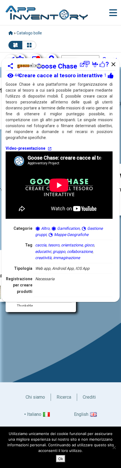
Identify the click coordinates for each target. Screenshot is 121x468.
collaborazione (80, 251)
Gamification (68, 228)
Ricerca (64, 397)
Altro (45, 228)
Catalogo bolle (29, 33)
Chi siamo (35, 397)
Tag (28, 245)
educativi (43, 251)
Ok (60, 458)
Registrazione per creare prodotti (19, 285)
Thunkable (25, 306)
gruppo (59, 251)
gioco (89, 245)
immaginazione (66, 257)
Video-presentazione (25, 148)
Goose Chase (57, 66)
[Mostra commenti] (86, 64)
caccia (40, 245)
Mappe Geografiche (70, 234)
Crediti (89, 397)
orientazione (72, 245)
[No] (114, 447)
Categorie (23, 228)
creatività (43, 257)
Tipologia (23, 268)
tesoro (53, 245)
